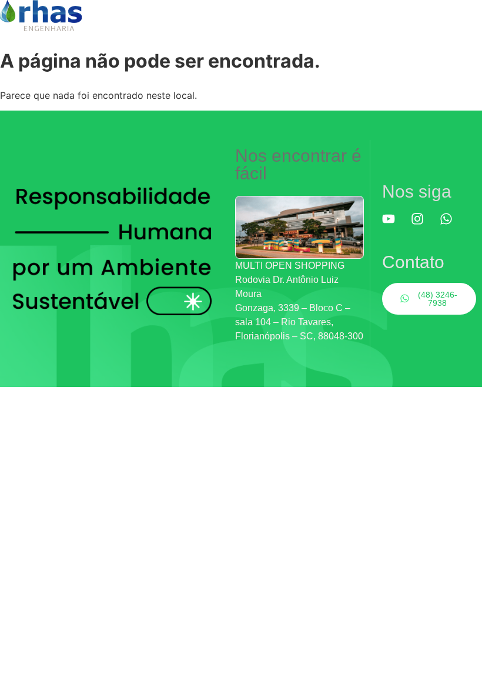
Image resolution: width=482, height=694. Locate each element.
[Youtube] (395, 225)
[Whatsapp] (453, 225)
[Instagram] (424, 225)
